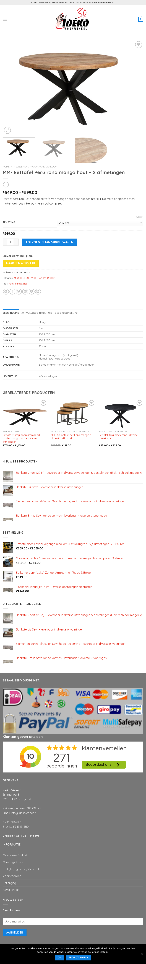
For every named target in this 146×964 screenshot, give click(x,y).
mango (18, 283)
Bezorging (9, 883)
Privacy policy (78, 957)
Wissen (139, 217)
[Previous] (10, 87)
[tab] (11, 312)
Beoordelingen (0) (66, 312)
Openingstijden (13, 862)
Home (6, 166)
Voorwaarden (12, 876)
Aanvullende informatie (37, 312)
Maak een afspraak (20, 263)
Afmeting (9, 222)
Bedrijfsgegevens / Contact (21, 869)
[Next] (136, 87)
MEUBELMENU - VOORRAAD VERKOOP (35, 166)
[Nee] (141, 955)
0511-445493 (31, 836)
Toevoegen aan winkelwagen (49, 242)
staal (25, 283)
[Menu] (5, 19)
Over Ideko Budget (15, 855)
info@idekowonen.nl (24, 813)
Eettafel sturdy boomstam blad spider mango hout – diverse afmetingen (21, 438)
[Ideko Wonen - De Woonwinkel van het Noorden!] (73, 19)
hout (11, 283)
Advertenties (11, 889)
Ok (59, 957)
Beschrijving (11, 312)
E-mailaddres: (12, 910)
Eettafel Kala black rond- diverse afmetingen (118, 436)
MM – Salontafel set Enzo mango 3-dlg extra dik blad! (71, 436)
